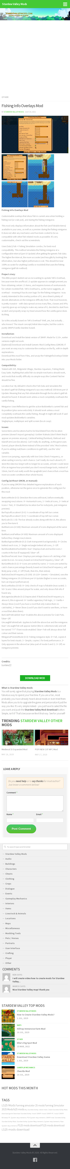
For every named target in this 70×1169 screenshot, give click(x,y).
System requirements (52, 1121)
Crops (8, 883)
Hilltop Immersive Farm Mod (31, 1028)
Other (5, 97)
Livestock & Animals (15, 913)
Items (8, 908)
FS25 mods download (29, 1125)
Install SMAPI (36, 1114)
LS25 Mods (8, 1105)
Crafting (9, 953)
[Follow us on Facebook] (35, 1160)
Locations (10, 918)
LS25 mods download (15, 1129)
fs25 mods (18, 1109)
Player (8, 958)
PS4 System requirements (36, 1118)
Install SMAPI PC (48, 1114)
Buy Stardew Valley (31, 1110)
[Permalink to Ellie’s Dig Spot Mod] (8, 1044)
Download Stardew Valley (22, 1114)
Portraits (10, 943)
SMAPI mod (50, 1118)
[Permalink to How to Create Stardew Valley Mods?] (8, 1016)
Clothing (9, 878)
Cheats (9, 873)
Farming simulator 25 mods (30, 1105)
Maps (8, 923)
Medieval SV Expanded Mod (14, 749)
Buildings (10, 863)
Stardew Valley (60, 1118)
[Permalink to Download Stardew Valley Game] (8, 1058)
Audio (8, 858)
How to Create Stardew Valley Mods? (35, 1014)
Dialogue (9, 888)
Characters (11, 868)
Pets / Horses (12, 938)
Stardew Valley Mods (14, 4)
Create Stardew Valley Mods (58, 1110)
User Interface (12, 948)
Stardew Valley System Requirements (30, 1121)
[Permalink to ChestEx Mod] (8, 1072)
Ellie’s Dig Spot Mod (27, 1042)
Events (8, 893)
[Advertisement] (35, 57)
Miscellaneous (12, 928)
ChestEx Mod (23, 1071)
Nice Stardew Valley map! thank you (31, 989)
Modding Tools (13, 933)
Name (10, 814)
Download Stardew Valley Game (33, 1057)
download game (7, 1114)
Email (39, 814)
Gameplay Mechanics (16, 898)
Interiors (9, 903)
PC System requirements (17, 1118)
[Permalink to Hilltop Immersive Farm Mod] (8, 1030)
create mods (43, 1110)
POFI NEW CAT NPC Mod (46, 749)
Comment (12, 792)
